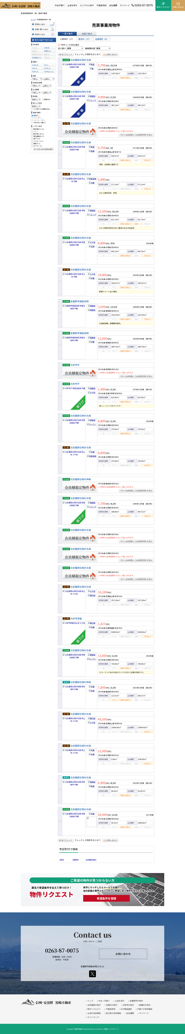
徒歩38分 (115, 101)
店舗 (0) (34, 51)
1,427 (101, 624)
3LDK (113, 389)
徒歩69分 (118, 69)
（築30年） (148, 97)
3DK (112, 243)
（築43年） (148, 338)
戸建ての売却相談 (144, 1009)
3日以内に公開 (39, 120)
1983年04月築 (138, 338)
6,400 (101, 783)
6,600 (101, 453)
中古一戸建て (104, 1000)
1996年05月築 (138, 97)
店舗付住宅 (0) (37, 54)
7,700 (101, 503)
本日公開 (37, 118)
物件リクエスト (94, 1009)
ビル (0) (34, 48)
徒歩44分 (115, 553)
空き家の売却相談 (113, 1013)
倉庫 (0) (46, 54)
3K (111, 147)
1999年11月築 (138, 211)
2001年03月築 (138, 687)
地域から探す (43, 24)
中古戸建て (60, 5)
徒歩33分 (115, 755)
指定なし (36, 115)
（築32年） (148, 783)
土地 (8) (46, 48)
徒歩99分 (118, 393)
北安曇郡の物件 (94, 1005)
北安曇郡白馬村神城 (80, 479)
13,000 (102, 655)
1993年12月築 (138, 783)
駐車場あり (38, 129)
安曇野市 (75, 860)
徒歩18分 (115, 691)
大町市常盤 (76, 618)
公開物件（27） (67, 38)
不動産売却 (102, 5)
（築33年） (148, 275)
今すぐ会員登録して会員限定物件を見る (136, 134)
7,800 (101, 687)
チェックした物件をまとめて (88, 54)
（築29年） (148, 503)
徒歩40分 (115, 215)
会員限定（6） (101, 38)
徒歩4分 (114, 128)
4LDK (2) (35, 72)
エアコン (37, 146)
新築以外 (47, 99)
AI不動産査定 (126, 1009)
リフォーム (38, 141)
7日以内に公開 (39, 122)
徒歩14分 (115, 369)
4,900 (101, 97)
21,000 (102, 751)
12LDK (113, 306)
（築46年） (148, 307)
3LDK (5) (47, 68)
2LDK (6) (35, 65)
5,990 (101, 179)
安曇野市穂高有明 (79, 301)
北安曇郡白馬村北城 (80, 59)
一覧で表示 (67, 34)
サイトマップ (93, 1017)
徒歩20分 (115, 572)
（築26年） (148, 211)
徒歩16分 (115, 483)
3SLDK (113, 65)
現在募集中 (38, 136)
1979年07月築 (138, 65)
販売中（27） (85, 38)
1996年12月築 (138, 503)
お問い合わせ (111, 54)
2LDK (113, 97)
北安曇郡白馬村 (91, 860)
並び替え (62, 48)
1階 (35, 131)
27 (59, 44)
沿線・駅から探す (43, 29)
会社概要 (113, 5)
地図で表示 (86, 34)
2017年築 (149, 815)
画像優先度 (90, 48)
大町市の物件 (128, 1005)
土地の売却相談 (94, 1013)
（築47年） (148, 65)
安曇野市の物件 (136, 1000)
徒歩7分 (118, 152)
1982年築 (149, 243)
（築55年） (148, 148)
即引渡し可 (38, 134)
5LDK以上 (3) (48, 72)
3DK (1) (34, 68)
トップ (90, 1000)
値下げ (36, 139)
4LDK (113, 503)
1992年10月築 (138, 275)
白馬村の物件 (111, 1005)
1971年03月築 (138, 148)
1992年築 (149, 421)
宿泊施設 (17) (36, 58)
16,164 (102, 592)
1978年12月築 (138, 389)
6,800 (101, 243)
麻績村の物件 (145, 1005)
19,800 (102, 275)
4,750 (101, 147)
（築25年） (148, 687)
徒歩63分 (118, 723)
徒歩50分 (115, 507)
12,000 (102, 338)
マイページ (125, 5)
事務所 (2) (47, 51)
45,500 (102, 719)
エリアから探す (87, 5)
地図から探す (43, 34)
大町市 (61, 860)
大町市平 (75, 364)
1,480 (101, 389)
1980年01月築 (138, 307)
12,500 (102, 211)
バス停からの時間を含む (41, 109)
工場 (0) (46, 58)
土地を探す (72, 5)
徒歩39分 (118, 628)
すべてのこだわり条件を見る (43, 149)
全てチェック (67, 54)
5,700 (101, 65)
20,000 (102, 814)
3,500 (101, 306)
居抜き (36, 143)
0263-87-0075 (144, 5)
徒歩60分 (115, 342)
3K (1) (46, 65)
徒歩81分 (115, 311)
